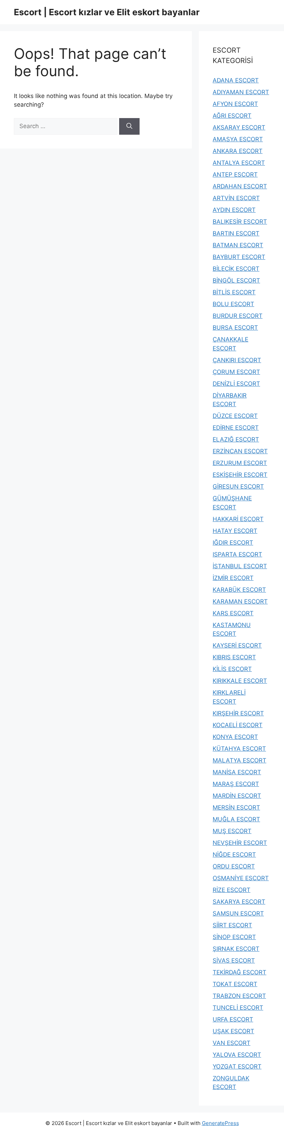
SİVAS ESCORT (234, 960)
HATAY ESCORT (235, 530)
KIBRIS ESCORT (234, 657)
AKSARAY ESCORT (239, 127)
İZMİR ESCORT (233, 577)
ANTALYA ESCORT (239, 162)
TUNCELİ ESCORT (238, 1007)
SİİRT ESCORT (232, 925)
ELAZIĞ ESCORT (236, 439)
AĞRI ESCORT (232, 115)
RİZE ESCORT (231, 889)
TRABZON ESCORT (239, 995)
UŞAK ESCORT (233, 1031)
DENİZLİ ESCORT (236, 383)
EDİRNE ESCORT (236, 427)
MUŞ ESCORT (232, 831)
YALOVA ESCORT (237, 1054)
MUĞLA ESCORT (236, 819)
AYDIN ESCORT (234, 209)
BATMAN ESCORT (238, 245)
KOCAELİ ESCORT (238, 725)
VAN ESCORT (231, 1042)
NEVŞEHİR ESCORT (240, 842)
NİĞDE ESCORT (234, 854)
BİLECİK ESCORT (236, 268)
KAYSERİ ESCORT (237, 645)
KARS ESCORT (233, 613)
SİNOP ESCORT (234, 937)
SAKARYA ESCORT (239, 901)
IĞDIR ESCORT (233, 542)
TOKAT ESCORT (235, 984)
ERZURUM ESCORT (240, 462)
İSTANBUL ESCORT (240, 566)
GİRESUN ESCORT (238, 486)
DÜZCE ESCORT (235, 415)
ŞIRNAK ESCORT (236, 948)
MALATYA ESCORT (239, 760)
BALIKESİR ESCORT (240, 221)
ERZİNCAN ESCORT (240, 451)
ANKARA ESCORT (238, 151)
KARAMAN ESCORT (240, 601)
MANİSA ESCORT (237, 772)
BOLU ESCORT (233, 304)
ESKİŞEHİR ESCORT (240, 474)
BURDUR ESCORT (238, 315)
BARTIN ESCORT (236, 233)
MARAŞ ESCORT (236, 783)
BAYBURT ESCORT (239, 256)
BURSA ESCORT (235, 327)
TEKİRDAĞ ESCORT (239, 972)
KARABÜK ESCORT (239, 589)
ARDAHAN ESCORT (240, 186)
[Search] (129, 126)
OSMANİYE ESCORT (241, 878)
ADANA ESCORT (236, 80)
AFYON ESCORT (235, 103)
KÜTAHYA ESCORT (239, 748)
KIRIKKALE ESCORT (240, 680)
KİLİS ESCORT (232, 669)
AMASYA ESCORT (238, 139)
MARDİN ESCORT (237, 795)
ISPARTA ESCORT (237, 554)
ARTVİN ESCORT (236, 198)
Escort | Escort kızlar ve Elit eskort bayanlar (106, 12)
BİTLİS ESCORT (234, 292)
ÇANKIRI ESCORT (237, 360)
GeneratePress (220, 1123)
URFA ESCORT (233, 1019)
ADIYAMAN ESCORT (241, 92)
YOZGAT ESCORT (237, 1066)
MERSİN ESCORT (236, 807)
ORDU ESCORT (234, 866)
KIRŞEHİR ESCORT (238, 713)
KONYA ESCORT (235, 736)
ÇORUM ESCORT (236, 371)
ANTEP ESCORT (235, 174)
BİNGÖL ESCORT (236, 280)
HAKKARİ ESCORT (238, 519)
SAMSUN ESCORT (238, 913)
